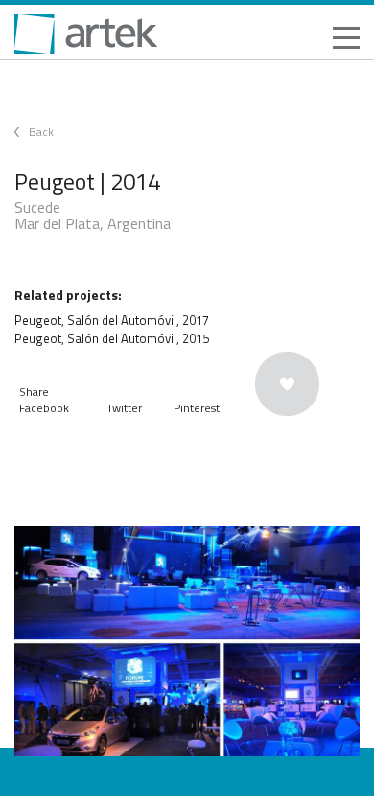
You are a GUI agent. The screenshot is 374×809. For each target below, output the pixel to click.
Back (41, 132)
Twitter (124, 408)
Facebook (44, 408)
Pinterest (197, 408)
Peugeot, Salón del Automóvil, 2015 (111, 338)
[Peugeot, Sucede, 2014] (187, 641)
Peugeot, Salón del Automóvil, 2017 (111, 320)
